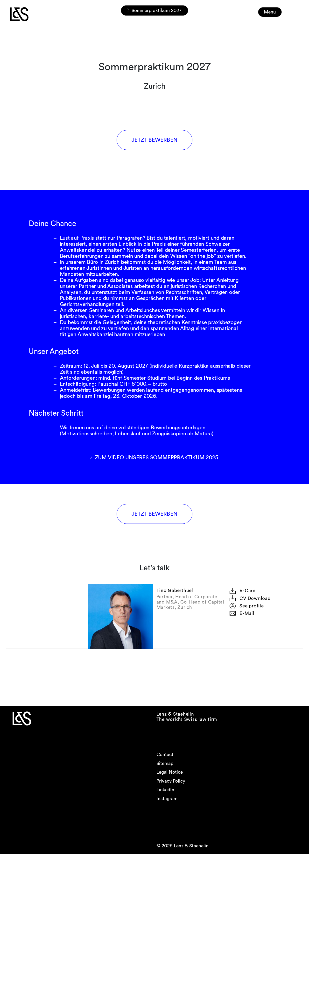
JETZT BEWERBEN (154, 140)
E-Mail (246, 613)
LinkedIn (165, 789)
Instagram (166, 798)
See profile (251, 606)
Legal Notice (169, 772)
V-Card (247, 590)
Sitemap (164, 763)
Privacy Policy (170, 781)
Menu (270, 12)
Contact (164, 754)
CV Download (254, 598)
